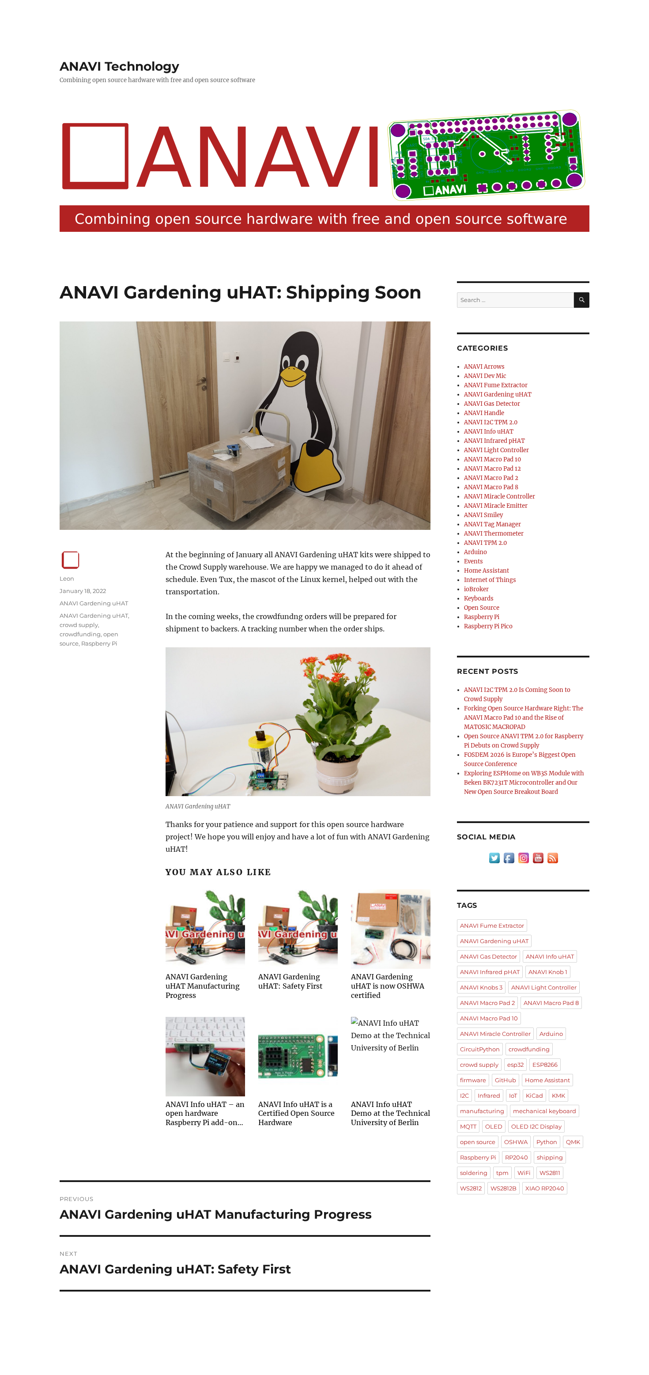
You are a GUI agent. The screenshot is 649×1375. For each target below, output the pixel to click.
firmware (473, 1080)
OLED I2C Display (536, 1126)
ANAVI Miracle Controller (499, 496)
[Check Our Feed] (552, 857)
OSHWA (516, 1141)
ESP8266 (545, 1064)
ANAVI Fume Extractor (496, 385)
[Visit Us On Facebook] (509, 857)
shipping (550, 1157)
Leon (67, 578)
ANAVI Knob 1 (547, 971)
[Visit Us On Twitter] (494, 857)
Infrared (489, 1095)
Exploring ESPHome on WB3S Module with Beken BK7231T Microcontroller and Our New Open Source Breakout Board (524, 783)
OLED (493, 1126)
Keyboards (479, 598)
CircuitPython (480, 1049)
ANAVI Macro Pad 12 (492, 468)
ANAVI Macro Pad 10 (492, 459)
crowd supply (79, 624)
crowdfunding (80, 634)
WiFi (524, 1172)
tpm (502, 1172)
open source (477, 1141)
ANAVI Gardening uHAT (94, 603)
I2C (464, 1095)
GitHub (505, 1080)
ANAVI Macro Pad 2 (491, 478)
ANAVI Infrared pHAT (494, 441)
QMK (573, 1141)
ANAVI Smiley (483, 515)
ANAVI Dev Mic (485, 376)
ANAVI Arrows (484, 366)
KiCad (534, 1095)
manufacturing (482, 1110)
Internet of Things (490, 580)
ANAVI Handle (484, 413)
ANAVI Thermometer (494, 533)
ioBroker (476, 589)
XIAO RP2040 (544, 1188)
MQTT (468, 1126)
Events (473, 561)
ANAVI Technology (119, 66)
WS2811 (550, 1172)
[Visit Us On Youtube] (538, 857)
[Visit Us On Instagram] (523, 857)
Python (546, 1141)
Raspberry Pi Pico (488, 626)
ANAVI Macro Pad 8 (491, 487)
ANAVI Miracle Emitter (496, 506)
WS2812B (504, 1188)
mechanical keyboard (544, 1110)
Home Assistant (486, 570)
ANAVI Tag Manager (492, 524)
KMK (558, 1095)
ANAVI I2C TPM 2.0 (490, 422)
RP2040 (516, 1157)
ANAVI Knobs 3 (481, 987)
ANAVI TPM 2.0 (485, 543)
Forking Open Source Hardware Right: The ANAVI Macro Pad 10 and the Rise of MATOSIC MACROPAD (523, 718)
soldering (473, 1172)
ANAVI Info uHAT (488, 431)
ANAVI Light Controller (496, 450)
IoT (513, 1095)
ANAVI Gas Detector (492, 404)
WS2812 (471, 1188)
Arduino (475, 552)
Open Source (481, 608)
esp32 (515, 1064)
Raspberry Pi (99, 643)
